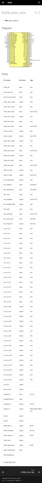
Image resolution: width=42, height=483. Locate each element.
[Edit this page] (39, 12)
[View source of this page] (35, 12)
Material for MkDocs (15, 480)
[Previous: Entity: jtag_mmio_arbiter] (3, 471)
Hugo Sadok (17, 478)
